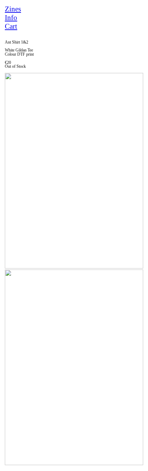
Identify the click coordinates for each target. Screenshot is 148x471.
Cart (11, 26)
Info (11, 17)
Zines (13, 9)
